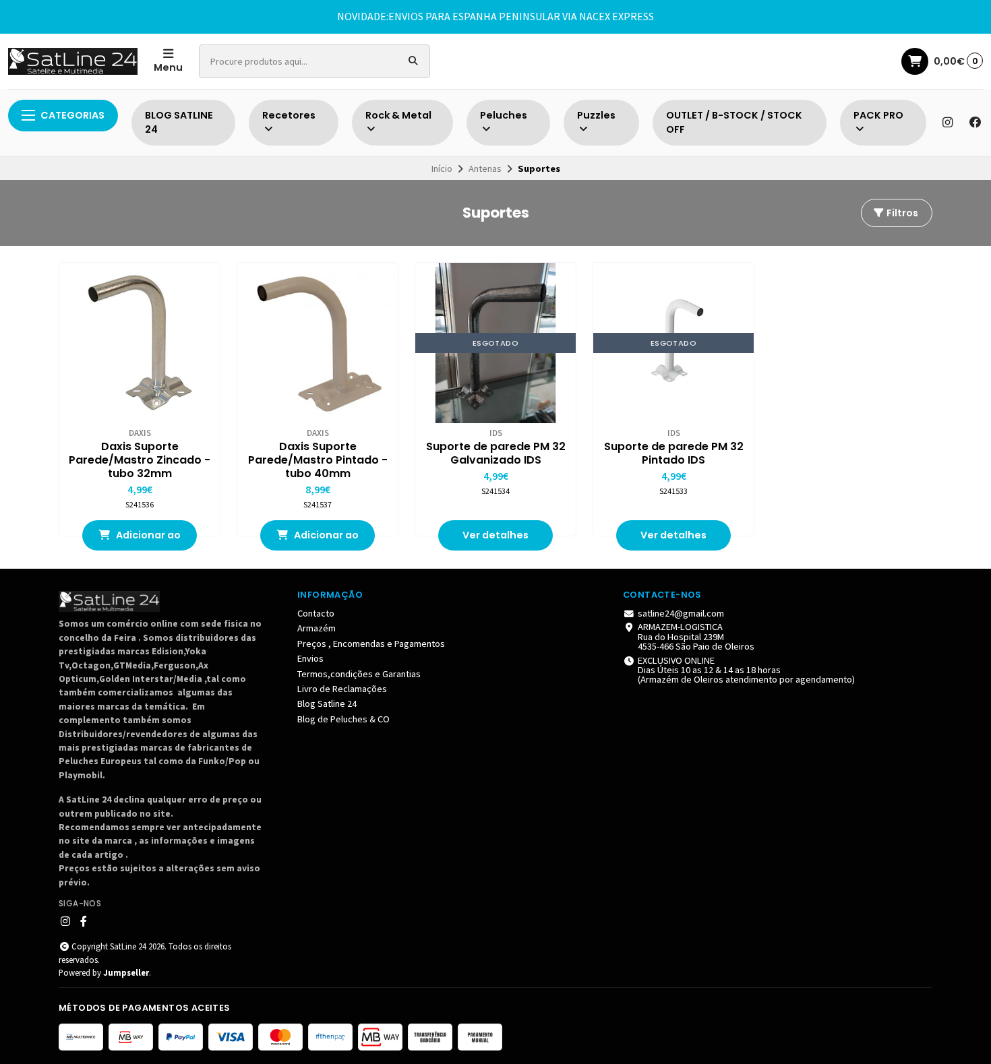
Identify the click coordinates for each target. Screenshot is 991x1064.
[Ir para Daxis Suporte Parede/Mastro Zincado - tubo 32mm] (139, 343)
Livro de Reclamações (342, 688)
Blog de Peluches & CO (343, 719)
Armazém (316, 628)
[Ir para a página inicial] (73, 61)
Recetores (289, 115)
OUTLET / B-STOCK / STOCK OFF (734, 122)
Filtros (901, 213)
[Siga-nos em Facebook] (975, 122)
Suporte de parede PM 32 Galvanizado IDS (496, 453)
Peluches (503, 115)
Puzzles (596, 115)
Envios (310, 658)
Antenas (485, 168)
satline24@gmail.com (681, 613)
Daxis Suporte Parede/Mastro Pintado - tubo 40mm (318, 460)
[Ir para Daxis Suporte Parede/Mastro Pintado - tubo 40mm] (317, 343)
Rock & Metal (398, 115)
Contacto (315, 613)
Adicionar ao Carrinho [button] (147, 539)
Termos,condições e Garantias (359, 674)
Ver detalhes (495, 535)
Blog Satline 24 (327, 703)
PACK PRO (878, 115)
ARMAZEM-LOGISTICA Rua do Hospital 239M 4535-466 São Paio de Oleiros (696, 636)
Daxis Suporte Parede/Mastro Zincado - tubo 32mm (139, 460)
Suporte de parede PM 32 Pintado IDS (674, 453)
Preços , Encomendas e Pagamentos (371, 643)
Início (441, 168)
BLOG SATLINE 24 (179, 122)
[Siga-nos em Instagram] (947, 122)
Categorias (72, 115)
